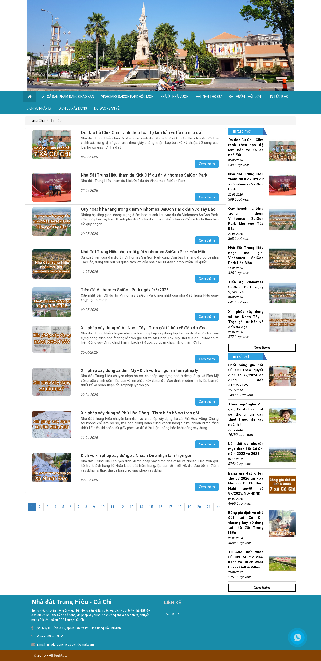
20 (199, 507)
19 (189, 507)
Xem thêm (262, 347)
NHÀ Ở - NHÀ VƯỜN (174, 96)
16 (160, 507)
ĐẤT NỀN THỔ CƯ (209, 96)
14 (141, 507)
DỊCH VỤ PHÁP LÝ (39, 108)
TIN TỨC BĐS (278, 96)
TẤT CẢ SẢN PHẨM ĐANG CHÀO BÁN (67, 96)
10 (103, 507)
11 (112, 507)
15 (151, 507)
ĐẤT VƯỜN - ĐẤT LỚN (245, 96)
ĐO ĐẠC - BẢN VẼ (107, 108)
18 (180, 507)
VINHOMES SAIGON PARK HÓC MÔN (127, 96)
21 (209, 507)
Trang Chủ (37, 120)
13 (131, 507)
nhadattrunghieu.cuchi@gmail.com (70, 644)
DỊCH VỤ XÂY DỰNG (73, 108)
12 (122, 507)
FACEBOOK (171, 614)
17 (170, 507)
